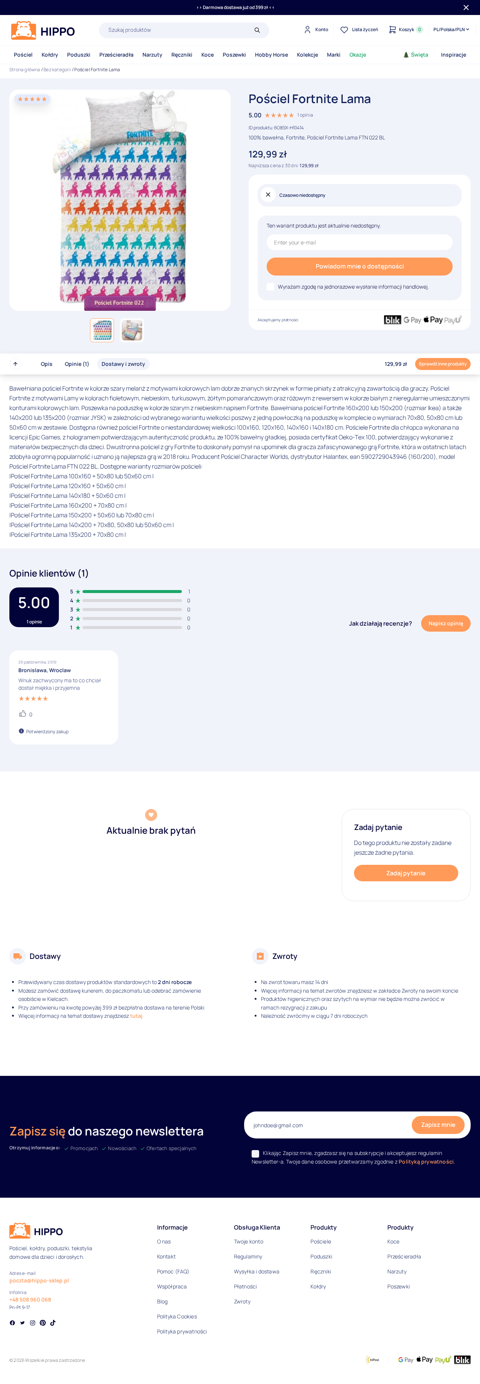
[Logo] (43, 30)
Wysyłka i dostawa (256, 1271)
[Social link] (12, 1324)
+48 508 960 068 (30, 1299)
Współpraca (172, 1286)
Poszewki (234, 54)
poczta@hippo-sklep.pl (39, 1280)
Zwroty (242, 1301)
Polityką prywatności (426, 1161)
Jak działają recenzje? (380, 623)
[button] (102, 330)
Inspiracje (453, 54)
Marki (333, 54)
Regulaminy (248, 1256)
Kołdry (50, 54)
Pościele (320, 1241)
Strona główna (24, 69)
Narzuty (152, 54)
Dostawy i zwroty (123, 363)
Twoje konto (248, 1241)
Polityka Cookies (177, 1316)
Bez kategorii (57, 69)
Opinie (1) (77, 363)
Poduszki (78, 54)
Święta (419, 54)
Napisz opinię (446, 623)
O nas (164, 1241)
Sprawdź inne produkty (443, 364)
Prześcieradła (116, 54)
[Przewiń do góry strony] (15, 364)
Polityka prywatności (182, 1331)
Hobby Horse (271, 54)
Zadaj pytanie (406, 873)
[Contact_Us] (21, 1364)
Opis (46, 363)
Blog (162, 1301)
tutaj (136, 1015)
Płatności (245, 1286)
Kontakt (166, 1256)
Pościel (23, 54)
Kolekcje (307, 54)
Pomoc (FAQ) (173, 1271)
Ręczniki (181, 54)
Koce (207, 54)
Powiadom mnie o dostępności (360, 266)
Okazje (358, 54)
